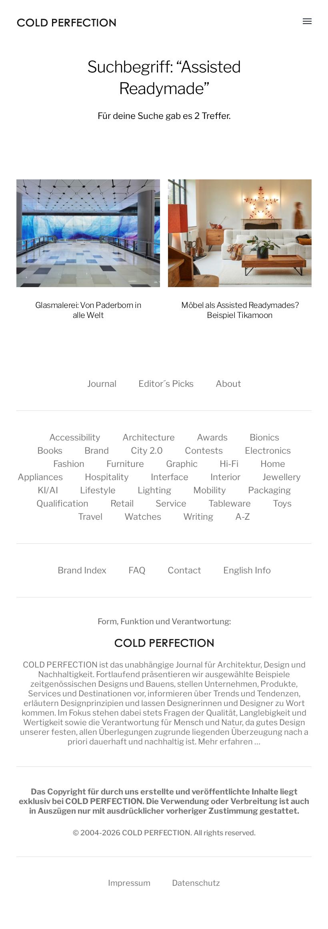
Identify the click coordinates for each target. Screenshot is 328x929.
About (228, 383)
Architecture (148, 437)
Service (171, 503)
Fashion (68, 463)
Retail (122, 503)
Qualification (62, 503)
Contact (184, 570)
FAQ (137, 570)
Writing (198, 516)
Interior (225, 477)
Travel (90, 516)
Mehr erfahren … (229, 741)
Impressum (129, 883)
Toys (282, 503)
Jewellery (281, 477)
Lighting (154, 490)
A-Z (242, 516)
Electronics (268, 450)
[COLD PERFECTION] (66, 22)
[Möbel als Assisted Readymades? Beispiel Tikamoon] (240, 233)
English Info (247, 570)
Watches (142, 516)
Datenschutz (196, 883)
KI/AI (48, 490)
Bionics (264, 437)
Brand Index (82, 570)
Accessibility (74, 437)
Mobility (209, 490)
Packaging (269, 490)
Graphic (182, 463)
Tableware (229, 503)
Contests (204, 450)
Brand (96, 450)
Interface (169, 477)
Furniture (125, 463)
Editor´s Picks (166, 383)
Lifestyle (98, 490)
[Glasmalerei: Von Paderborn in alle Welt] (88, 233)
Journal (101, 383)
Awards (212, 437)
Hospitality (107, 477)
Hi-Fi (229, 463)
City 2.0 (147, 450)
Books (49, 450)
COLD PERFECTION (60, 665)
